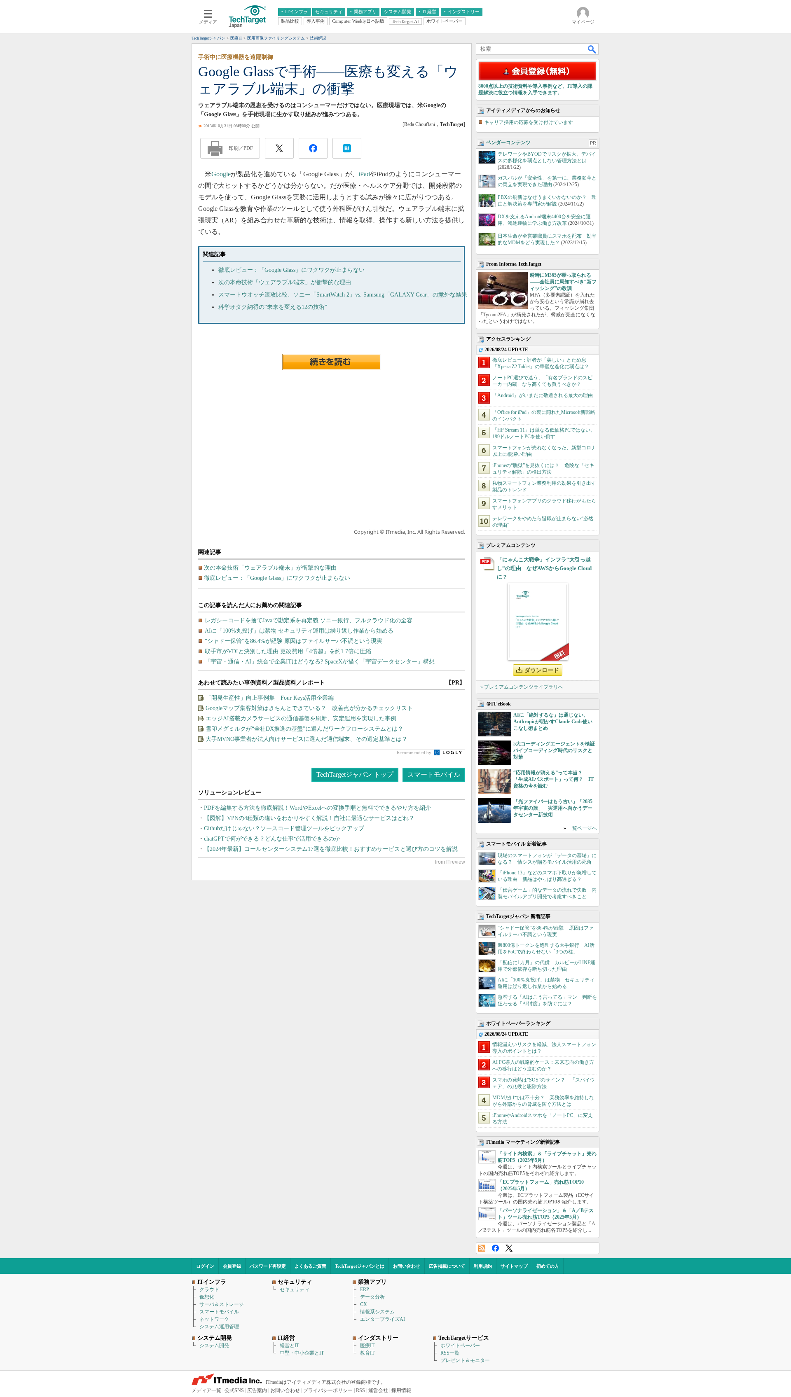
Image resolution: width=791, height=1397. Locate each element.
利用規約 (483, 1266)
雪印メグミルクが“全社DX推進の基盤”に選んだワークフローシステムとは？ (304, 729)
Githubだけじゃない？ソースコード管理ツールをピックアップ (284, 828)
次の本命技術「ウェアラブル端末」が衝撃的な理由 (284, 282)
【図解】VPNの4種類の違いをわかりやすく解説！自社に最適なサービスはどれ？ (309, 818)
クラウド (209, 1289)
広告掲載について (447, 1266)
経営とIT (289, 1345)
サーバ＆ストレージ (221, 1304)
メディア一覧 (206, 1390)
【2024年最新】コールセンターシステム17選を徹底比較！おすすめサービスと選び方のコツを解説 (331, 849)
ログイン (205, 1266)
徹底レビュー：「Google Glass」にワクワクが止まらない (291, 270)
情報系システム (377, 1312)
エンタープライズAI (382, 1319)
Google (221, 174)
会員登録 (232, 1266)
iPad (364, 174)
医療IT (367, 1345)
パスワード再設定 (268, 1266)
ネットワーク (214, 1319)
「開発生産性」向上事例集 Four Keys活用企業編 (270, 698)
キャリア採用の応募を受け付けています (528, 122)
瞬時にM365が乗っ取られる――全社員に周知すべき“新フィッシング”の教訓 (563, 281)
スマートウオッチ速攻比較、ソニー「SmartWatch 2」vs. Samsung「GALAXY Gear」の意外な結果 (342, 295)
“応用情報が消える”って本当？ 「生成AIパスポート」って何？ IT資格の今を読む (553, 779)
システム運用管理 (219, 1326)
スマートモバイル (433, 774)
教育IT (367, 1353)
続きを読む (331, 362)
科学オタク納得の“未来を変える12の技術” (272, 307)
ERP (364, 1289)
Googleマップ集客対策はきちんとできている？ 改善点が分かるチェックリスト (309, 708)
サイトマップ (514, 1266)
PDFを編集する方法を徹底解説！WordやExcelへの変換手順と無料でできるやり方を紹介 (317, 808)
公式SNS (234, 1390)
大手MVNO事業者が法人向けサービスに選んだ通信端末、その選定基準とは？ (306, 739)
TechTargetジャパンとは (359, 1266)
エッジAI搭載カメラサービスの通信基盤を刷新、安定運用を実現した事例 (301, 718)
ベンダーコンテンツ (508, 142)
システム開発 (214, 1345)
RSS (481, 1248)
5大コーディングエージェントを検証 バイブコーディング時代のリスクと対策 (556, 750)
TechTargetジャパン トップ (354, 774)
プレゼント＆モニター (465, 1360)
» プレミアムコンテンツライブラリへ (521, 687)
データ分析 (372, 1297)
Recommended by (415, 752)
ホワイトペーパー (460, 1345)
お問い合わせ (406, 1266)
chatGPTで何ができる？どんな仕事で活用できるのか (272, 839)
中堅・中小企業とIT (302, 1353)
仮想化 (206, 1297)
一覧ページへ (582, 828)
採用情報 (401, 1390)
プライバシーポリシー (328, 1390)
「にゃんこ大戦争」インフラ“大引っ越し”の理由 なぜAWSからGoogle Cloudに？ (544, 568)
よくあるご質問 (310, 1266)
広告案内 (257, 1390)
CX (363, 1304)
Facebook (495, 1248)
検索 (592, 49)
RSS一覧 (449, 1353)
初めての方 (547, 1266)
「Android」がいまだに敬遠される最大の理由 (542, 395)
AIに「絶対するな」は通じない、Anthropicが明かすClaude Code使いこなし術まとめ (552, 721)
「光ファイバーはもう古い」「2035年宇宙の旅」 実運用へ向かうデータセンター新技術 (552, 808)
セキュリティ (294, 1289)
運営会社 (378, 1390)
